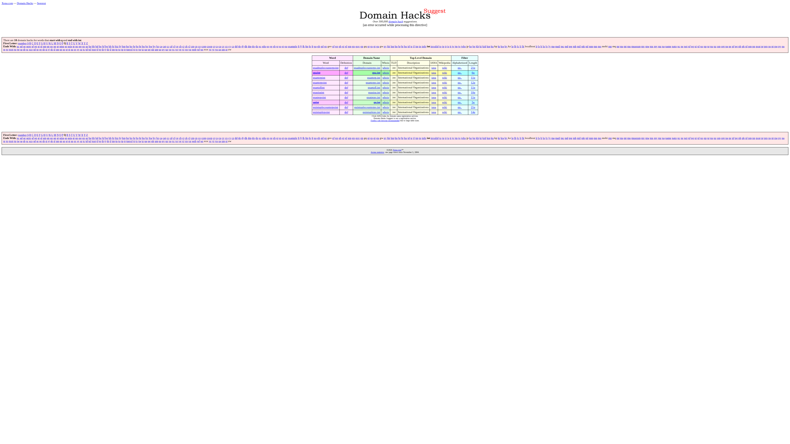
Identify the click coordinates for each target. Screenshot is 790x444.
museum (636, 46)
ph (739, 46)
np (705, 46)
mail (557, 46)
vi (183, 49)
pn (753, 46)
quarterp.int (373, 77)
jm (456, 46)
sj (49, 49)
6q (473, 72)
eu (286, 46)
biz (116, 46)
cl (189, 46)
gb (318, 46)
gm (349, 46)
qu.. (460, 67)
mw (647, 46)
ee (268, 46)
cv (223, 46)
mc (562, 46)
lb (515, 46)
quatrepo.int (373, 97)
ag (35, 46)
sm (57, 49)
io (440, 46)
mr (618, 46)
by (154, 46)
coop (209, 46)
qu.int (377, 102)
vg (180, 49)
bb (93, 46)
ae (24, 46)
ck (186, 46)
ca (161, 46)
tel (89, 49)
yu (216, 49)
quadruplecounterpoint (326, 67)
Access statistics (377, 152)
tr (125, 49)
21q (473, 67)
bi (113, 46)
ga (315, 46)
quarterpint (319, 77)
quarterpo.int (373, 82)
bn (127, 46)
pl (746, 46)
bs (137, 46)
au (76, 46)
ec (260, 46)
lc (518, 46)
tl (110, 49)
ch (180, 46)
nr (708, 46)
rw (18, 49)
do (253, 46)
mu (629, 46)
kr (499, 46)
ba (90, 46)
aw (80, 46)
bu (143, 46)
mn (595, 46)
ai (39, 46)
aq (54, 46)
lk (523, 46)
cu (219, 46)
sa (21, 49)
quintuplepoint (321, 112)
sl (54, 49)
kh (477, 46)
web (194, 49)
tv (137, 49)
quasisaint (318, 92)
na (663, 46)
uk (152, 49)
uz (166, 49)
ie (411, 46)
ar (58, 46)
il (414, 46)
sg (40, 49)
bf (103, 46)
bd (96, 46)
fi (299, 46)
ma (553, 46)
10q (473, 92)
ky (506, 46)
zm (223, 49)
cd (171, 46)
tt (134, 49)
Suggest (41, 3)
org (723, 46)
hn (396, 46)
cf (174, 46)
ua (145, 49)
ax (83, 46)
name (668, 46)
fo (310, 46)
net (686, 46)
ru (15, 49)
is (448, 46)
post (758, 46)
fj (301, 46)
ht (402, 46)
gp (361, 46)
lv (547, 46)
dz (257, 46)
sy (78, 49)
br (134, 46)
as (66, 46)
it (450, 46)
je (453, 46)
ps (769, 46)
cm (192, 46)
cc (168, 46)
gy (385, 46)
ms (621, 46)
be (100, 46)
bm (123, 46)
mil (579, 46)
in (420, 46)
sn (61, 49)
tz (143, 49)
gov (358, 46)
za (219, 49)
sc (27, 49)
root (11, 49)
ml (587, 46)
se (37, 49)
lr (536, 46)
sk (51, 49)
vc (173, 49)
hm (392, 46)
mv (643, 46)
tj (105, 49)
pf (733, 46)
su (72, 49)
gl (346, 46)
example (292, 46)
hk (388, 46)
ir (446, 46)
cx (226, 46)
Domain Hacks (25, 3)
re (4, 49)
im (416, 46)
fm (306, 46)
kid (484, 46)
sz (81, 49)
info (424, 46)
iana (433, 67)
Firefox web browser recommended (385, 120)
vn (186, 49)
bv (146, 46)
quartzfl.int (374, 87)
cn (196, 46)
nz (715, 46)
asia (70, 46)
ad (21, 46)
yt (213, 49)
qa (783, 46)
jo (459, 46)
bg (106, 46)
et (283, 46)
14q (473, 112)
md (566, 46)
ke (470, 46)
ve (176, 49)
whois (385, 67)
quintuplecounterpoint (325, 107)
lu (544, 46)
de (239, 46)
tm (113, 49)
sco (31, 49)
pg (736, 46)
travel (129, 49)
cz (233, 46)
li (520, 46)
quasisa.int (374, 92)
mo (599, 46)
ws (201, 49)
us (160, 49)
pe (730, 46)
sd (34, 49)
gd (322, 46)
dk (245, 46)
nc (678, 46)
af (33, 46)
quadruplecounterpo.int (367, 67)
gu (377, 46)
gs (371, 46)
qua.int (376, 72)
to (119, 49)
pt (772, 46)
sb (24, 49)
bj (120, 46)
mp (610, 46)
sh (43, 49)
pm (750, 46)
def (346, 67)
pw (776, 46)
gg (336, 46)
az (87, 46)
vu (189, 49)
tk (108, 49)
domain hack (396, 21)
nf (689, 46)
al (41, 46)
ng (692, 46)
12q (473, 82)
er (277, 46)
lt (541, 46)
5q (473, 102)
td (87, 49)
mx (651, 46)
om (718, 46)
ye (210, 49)
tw (139, 49)
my (656, 46)
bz (157, 46)
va (170, 49)
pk (743, 46)
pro (766, 46)
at (74, 46)
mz (659, 46)
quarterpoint (320, 82)
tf (97, 49)
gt (374, 46)
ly (549, 46)
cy (229, 46)
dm (249, 46)
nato (674, 46)
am (44, 46)
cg (177, 46)
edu (264, 46)
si (46, 49)
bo (131, 46)
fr (312, 46)
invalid (435, 46)
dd (236, 46)
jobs (463, 46)
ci (183, 46)
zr (226, 49)
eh (274, 46)
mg (570, 46)
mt (625, 46)
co (199, 46)
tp (122, 49)
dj (243, 46)
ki (481, 46)
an (48, 46)
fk (303, 46)
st (69, 49)
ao (51, 46)
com (203, 46)
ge (325, 46)
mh (574, 46)
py (779, 46)
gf (333, 46)
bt (140, 46)
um (156, 49)
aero (28, 46)
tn (116, 49)
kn (492, 46)
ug (149, 49)
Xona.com (7, 3)
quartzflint (319, 87)
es (280, 46)
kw (502, 46)
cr (214, 46)
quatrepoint (319, 97)
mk (583, 46)
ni (696, 46)
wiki (444, 67)
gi (343, 46)
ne (682, 46)
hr (399, 46)
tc (84, 49)
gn (353, 46)
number (22, 43)
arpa (61, 46)
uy (163, 49)
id (409, 46)
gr (368, 46)
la (512, 46)
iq (443, 46)
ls (539, 46)
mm (591, 46)
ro (7, 49)
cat (164, 46)
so (64, 49)
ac (18, 46)
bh (110, 46)
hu (405, 46)
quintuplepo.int (371, 112)
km (488, 46)
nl (698, 46)
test (94, 49)
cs (217, 46)
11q (473, 77)
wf (198, 49)
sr (67, 49)
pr (762, 46)
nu (711, 46)
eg (271, 46)
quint (316, 102)
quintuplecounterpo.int (367, 107)
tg (100, 49)
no (701, 46)
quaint (316, 72)
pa (726, 46)
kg (474, 46)
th (103, 49)
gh (340, 46)
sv (75, 49)
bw (150, 46)
